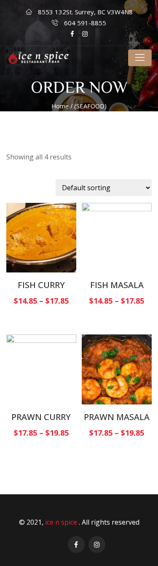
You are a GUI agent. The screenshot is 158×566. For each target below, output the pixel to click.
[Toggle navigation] (140, 57)
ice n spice (62, 522)
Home (60, 106)
